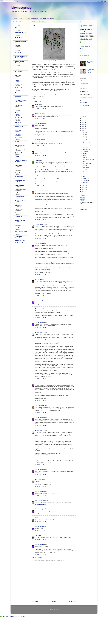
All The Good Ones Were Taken (20, 243)
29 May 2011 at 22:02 (40, 495)
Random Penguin (84, 52)
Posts (83, 81)
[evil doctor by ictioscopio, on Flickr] (54, 59)
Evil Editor (17, 45)
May (84, 157)
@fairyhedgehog (84, 91)
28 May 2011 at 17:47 (40, 145)
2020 (83, 122)
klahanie (17, 67)
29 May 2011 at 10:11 (40, 295)
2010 (83, 185)
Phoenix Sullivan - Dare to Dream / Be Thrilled (20, 63)
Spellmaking (18, 84)
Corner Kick (18, 130)
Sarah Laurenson (39, 190)
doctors (51, 94)
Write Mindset (18, 49)
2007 (83, 191)
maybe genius (19, 109)
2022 (83, 118)
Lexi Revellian (19, 105)
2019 (83, 124)
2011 (83, 141)
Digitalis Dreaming (20, 149)
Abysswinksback (19, 126)
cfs (48, 94)
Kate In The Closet (20, 145)
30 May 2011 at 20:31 (40, 530)
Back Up (82, 50)
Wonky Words (18, 37)
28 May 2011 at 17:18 (40, 135)
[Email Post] (34, 98)
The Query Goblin (20, 169)
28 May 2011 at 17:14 (40, 118)
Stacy (36, 535)
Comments (85, 83)
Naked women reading (90, 62)
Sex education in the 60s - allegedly (90, 70)
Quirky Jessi (38, 113)
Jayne (36, 104)
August (85, 151)
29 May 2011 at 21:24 (40, 486)
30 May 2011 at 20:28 (40, 521)
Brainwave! (85, 169)
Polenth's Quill (19, 122)
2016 (83, 130)
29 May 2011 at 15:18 (40, 400)
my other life (60, 94)
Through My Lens (20, 134)
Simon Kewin (38, 150)
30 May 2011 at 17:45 (40, 504)
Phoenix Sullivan (39, 224)
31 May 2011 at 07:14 (40, 554)
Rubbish (85, 171)
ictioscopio (56, 60)
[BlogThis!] (35, 96)
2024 (83, 114)
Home (15, 18)
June (84, 155)
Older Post (73, 601)
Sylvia (36, 517)
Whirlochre (38, 279)
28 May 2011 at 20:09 (40, 219)
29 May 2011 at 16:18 (40, 412)
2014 (83, 134)
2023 (83, 116)
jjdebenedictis (39, 139)
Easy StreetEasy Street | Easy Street (21, 101)
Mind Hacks (18, 96)
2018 (83, 126)
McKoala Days (19, 176)
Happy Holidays (19, 137)
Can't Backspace (19, 185)
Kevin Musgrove (39, 479)
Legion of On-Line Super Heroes (20, 205)
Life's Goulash (19, 227)
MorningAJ (18, 141)
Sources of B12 (39, 211)
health (55, 94)
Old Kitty (37, 160)
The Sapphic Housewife (18, 237)
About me (21, 18)
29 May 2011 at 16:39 (40, 425)
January (85, 182)
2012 (83, 139)
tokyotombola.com (20, 240)
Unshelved (18, 52)
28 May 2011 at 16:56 (40, 108)
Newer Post (35, 601)
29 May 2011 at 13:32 (40, 378)
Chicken (82, 48)
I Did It (81, 58)
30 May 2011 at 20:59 (40, 539)
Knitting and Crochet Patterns (47, 18)
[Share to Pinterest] (42, 96)
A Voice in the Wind (20, 220)
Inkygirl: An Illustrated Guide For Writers (21, 57)
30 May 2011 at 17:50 (40, 513)
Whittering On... (19, 209)
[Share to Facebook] (40, 96)
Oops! (33, 25)
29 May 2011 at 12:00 (40, 317)
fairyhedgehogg (84, 102)
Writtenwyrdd (18, 165)
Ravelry (85, 100)
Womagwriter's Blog (20, 41)
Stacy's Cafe (18, 172)
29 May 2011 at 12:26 (40, 327)
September (86, 149)
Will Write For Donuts (20, 189)
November (86, 145)
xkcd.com (17, 24)
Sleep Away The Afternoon (19, 118)
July (84, 153)
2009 (83, 187)
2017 (83, 128)
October (85, 147)
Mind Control (86, 167)
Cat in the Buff (19, 224)
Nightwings (18, 212)
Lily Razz (17, 192)
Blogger (57, 609)
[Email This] (32, 96)
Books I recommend (32, 18)
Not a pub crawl (87, 163)
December (86, 143)
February (85, 180)
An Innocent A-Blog (20, 200)
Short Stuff (18, 75)
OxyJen (17, 156)
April (84, 176)
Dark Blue (17, 92)
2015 (83, 132)
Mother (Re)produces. (41, 500)
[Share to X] (37, 96)
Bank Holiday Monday (88, 159)
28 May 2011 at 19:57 (40, 185)
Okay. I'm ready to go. (21, 196)
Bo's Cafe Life (18, 71)
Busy (84, 173)
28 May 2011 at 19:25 (40, 155)
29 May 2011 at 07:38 (40, 274)
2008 (83, 189)
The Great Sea (19, 216)
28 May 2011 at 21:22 (40, 238)
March (85, 178)
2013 (83, 137)
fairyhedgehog (21, 7)
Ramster (85, 165)
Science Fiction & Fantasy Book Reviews (21, 28)
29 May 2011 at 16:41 (40, 464)
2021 (83, 120)
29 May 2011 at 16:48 (40, 474)
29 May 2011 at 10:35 (40, 304)
